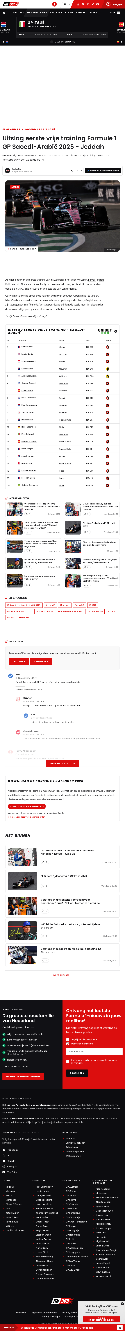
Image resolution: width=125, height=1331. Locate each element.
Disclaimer (20, 1312)
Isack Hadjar (42, 1217)
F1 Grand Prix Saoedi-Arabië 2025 (28, 129)
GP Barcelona (73, 1213)
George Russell (43, 1195)
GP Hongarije (72, 1230)
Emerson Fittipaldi (105, 1254)
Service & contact (75, 1143)
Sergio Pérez (42, 1230)
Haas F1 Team (13, 1217)
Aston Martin (12, 1213)
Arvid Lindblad (43, 1243)
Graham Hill (102, 1259)
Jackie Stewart (103, 1219)
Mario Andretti (103, 1276)
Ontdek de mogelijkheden (23, 1076)
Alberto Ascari (103, 1202)
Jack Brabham (103, 1267)
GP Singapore (73, 1252)
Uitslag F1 (50, 605)
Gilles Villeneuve (104, 1211)
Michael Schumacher (107, 1197)
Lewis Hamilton (44, 1204)
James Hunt (102, 1215)
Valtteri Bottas (43, 1239)
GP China (71, 1191)
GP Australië (72, 1187)
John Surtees (103, 1272)
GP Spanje (71, 1243)
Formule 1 (79, 605)
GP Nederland (73, 1235)
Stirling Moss (102, 1245)
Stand (69, 12)
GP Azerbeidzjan (74, 1248)
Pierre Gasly (42, 1248)
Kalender (56, 12)
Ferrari (92, 279)
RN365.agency (73, 1156)
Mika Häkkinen (103, 1224)
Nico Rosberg (103, 1189)
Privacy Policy (69, 1312)
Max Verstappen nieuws (70, 611)
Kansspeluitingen (74, 1316)
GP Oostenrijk (73, 1217)
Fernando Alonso (45, 1208)
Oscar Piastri (42, 1222)
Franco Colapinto (45, 1274)
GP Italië (70, 1239)
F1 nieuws (65, 605)
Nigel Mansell (102, 1241)
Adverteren (72, 1147)
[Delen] (71, 170)
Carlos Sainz (42, 1226)
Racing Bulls (12, 1222)
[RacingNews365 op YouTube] (97, 4)
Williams (10, 1226)
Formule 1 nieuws (15, 611)
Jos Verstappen (104, 1228)
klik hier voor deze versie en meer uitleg (26, 816)
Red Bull (10, 1187)
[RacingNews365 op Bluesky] (92, 4)
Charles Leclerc (44, 1200)
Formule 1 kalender (23, 1118)
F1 (30, 611)
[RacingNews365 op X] (87, 4)
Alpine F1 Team (13, 1204)
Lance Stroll (42, 1252)
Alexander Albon (44, 1261)
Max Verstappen (37, 12)
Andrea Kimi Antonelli (47, 1213)
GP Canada (72, 1204)
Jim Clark (101, 1232)
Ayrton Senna (103, 1206)
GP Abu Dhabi (73, 1270)
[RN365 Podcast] (54, 4)
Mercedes (24, 617)
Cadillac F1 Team (15, 1230)
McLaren (112, 611)
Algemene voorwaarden (44, 1312)
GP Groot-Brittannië (76, 1222)
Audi (8, 1208)
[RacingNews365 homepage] (3, 12)
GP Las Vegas (73, 1261)
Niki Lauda (101, 1237)
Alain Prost (101, 1193)
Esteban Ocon (43, 1235)
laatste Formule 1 (17, 1105)
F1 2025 (92, 605)
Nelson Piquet (103, 1263)
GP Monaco (72, 1208)
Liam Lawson (42, 1265)
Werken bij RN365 (75, 1151)
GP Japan (71, 1195)
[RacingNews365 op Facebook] (82, 4)
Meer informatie (65, 42)
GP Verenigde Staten (77, 1256)
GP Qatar (71, 1265)
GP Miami (71, 1200)
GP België (71, 1226)
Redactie (16, 169)
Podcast (81, 12)
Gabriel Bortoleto (45, 1278)
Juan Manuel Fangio (106, 1250)
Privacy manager (51, 1316)
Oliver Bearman (44, 1270)
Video (93, 12)
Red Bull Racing (95, 611)
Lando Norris (42, 1191)
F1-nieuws (18, 12)
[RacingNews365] (10, 4)
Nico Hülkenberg (44, 1256)
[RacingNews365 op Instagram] (78, 4)
